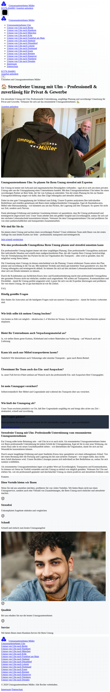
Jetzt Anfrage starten (10, 427)
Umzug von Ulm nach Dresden (21, 61)
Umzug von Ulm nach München (21, 33)
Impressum (12, 64)
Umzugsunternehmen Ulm (19, 25)
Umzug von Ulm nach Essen (20, 51)
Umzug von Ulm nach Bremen (21, 53)
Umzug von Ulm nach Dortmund (22, 48)
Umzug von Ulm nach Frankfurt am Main (26, 38)
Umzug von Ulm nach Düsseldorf (22, 43)
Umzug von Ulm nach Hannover (22, 56)
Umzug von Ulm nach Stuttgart (21, 40)
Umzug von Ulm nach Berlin (20, 27)
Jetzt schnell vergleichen (12, 239)
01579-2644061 (8, 8)
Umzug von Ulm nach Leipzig (21, 46)
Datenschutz (12, 66)
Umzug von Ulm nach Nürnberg (21, 58)
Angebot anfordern (24, 8)
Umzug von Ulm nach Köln (19, 35)
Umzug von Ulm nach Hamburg (21, 30)
